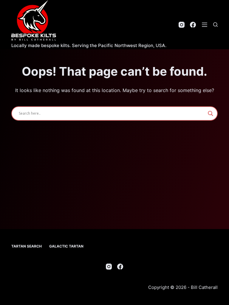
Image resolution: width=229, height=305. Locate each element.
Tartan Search (26, 246)
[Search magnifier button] (210, 113)
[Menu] (204, 24)
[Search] (215, 24)
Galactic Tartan (66, 246)
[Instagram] (182, 25)
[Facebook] (193, 25)
